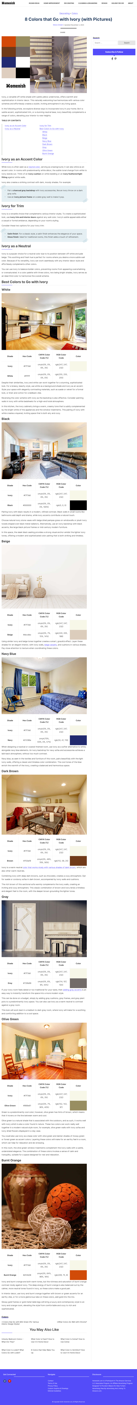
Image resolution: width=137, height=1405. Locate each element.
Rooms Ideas (34, 3)
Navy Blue (46, 141)
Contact (50, 1381)
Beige (44, 138)
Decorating (69, 3)
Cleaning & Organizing (87, 3)
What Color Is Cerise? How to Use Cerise (73, 1340)
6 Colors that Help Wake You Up (43, 1351)
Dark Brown (47, 144)
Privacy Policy (53, 1386)
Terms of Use (52, 1383)
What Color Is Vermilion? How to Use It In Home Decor (73, 1351)
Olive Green (47, 151)
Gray (44, 147)
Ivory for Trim (45, 126)
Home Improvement (52, 3)
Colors (75, 13)
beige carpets (50, 645)
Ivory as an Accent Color (15, 126)
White (44, 132)
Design (104, 3)
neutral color (34, 167)
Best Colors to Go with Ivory (52, 129)
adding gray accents (72, 990)
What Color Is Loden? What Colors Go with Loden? (13, 1351)
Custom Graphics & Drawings (58, 1388)
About (130, 3)
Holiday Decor (118, 3)
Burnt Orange (48, 154)
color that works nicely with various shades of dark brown (49, 867)
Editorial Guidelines (54, 1391)
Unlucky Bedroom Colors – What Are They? (12, 1340)
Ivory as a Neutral (12, 129)
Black (44, 135)
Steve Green (58, 25)
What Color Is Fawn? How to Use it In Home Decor (42, 1340)
